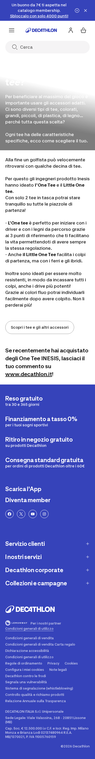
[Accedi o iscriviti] (70, 30)
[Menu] (11, 30)
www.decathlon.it (28, 374)
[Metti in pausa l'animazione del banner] (77, 10)
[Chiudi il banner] (85, 10)
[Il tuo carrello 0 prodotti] (83, 30)
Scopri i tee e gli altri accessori (40, 327)
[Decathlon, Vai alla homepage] (41, 30)
